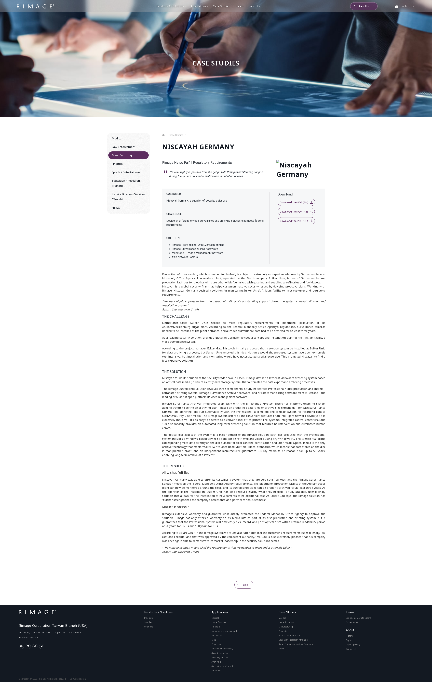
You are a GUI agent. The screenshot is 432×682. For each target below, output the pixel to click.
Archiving (216, 661)
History (349, 635)
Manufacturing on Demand (224, 631)
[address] (68, 641)
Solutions (148, 626)
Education (216, 670)
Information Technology (222, 648)
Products (148, 618)
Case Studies (176, 135)
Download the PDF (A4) (293, 211)
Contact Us (361, 6)
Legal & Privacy (353, 644)
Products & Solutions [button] (170, 6)
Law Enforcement (124, 147)
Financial (117, 164)
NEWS (116, 207)
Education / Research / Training (127, 183)
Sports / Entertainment (127, 172)
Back (246, 585)
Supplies (148, 622)
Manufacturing (122, 155)
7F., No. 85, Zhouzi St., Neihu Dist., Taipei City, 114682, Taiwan (50, 632)
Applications (198, 6)
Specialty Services (219, 657)
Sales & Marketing (219, 653)
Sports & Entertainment (222, 666)
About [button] (254, 6)
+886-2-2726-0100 (28, 637)
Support (349, 640)
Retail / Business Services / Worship (128, 196)
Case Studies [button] (221, 6)
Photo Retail (216, 635)
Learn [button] (240, 6)
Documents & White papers (358, 618)
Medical (117, 138)
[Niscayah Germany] (35, 6)
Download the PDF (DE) (293, 220)
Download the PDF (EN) (293, 202)
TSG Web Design (77, 678)
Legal (214, 639)
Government (217, 644)
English (405, 6)
